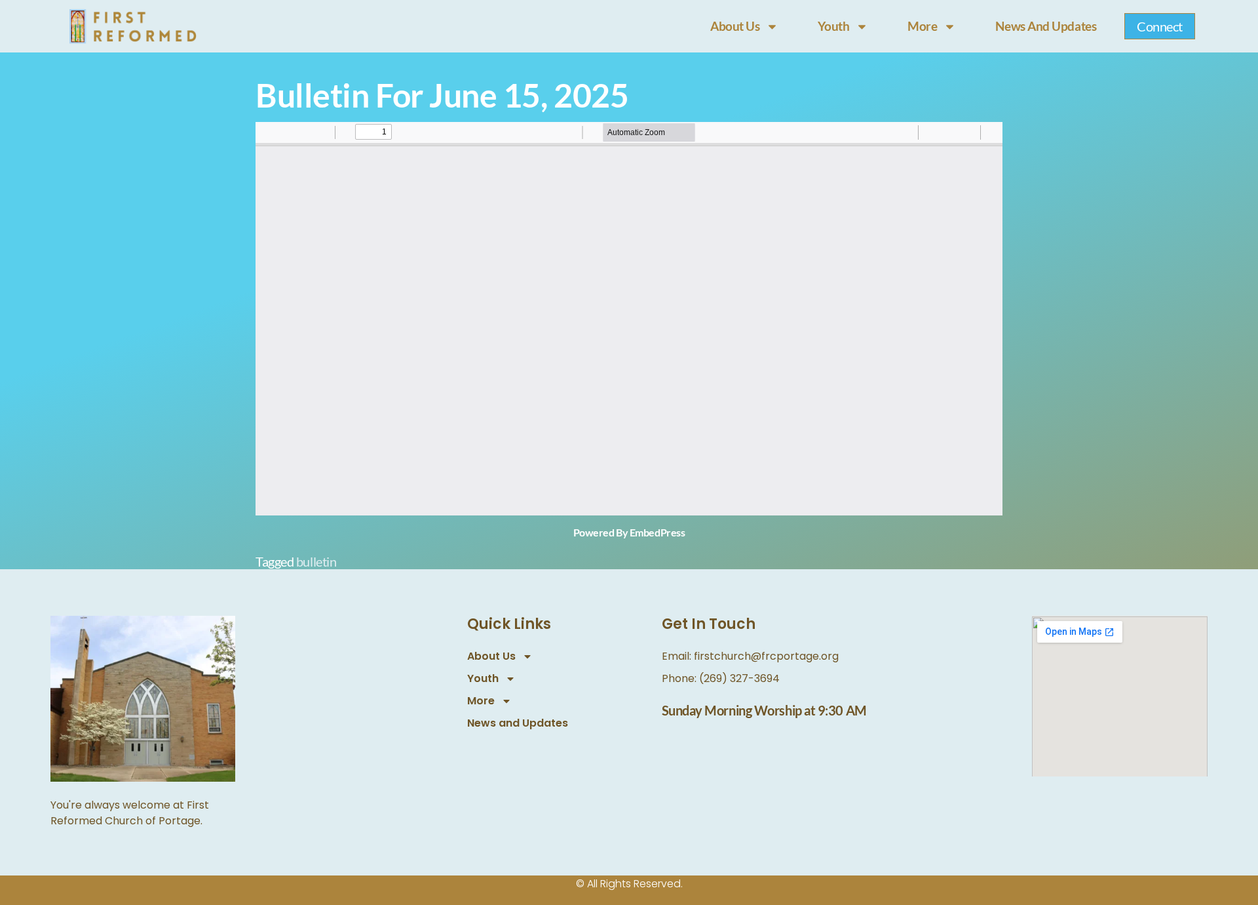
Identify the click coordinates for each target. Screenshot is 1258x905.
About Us (734, 25)
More (922, 25)
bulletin (316, 561)
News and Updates (1045, 25)
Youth (833, 25)
